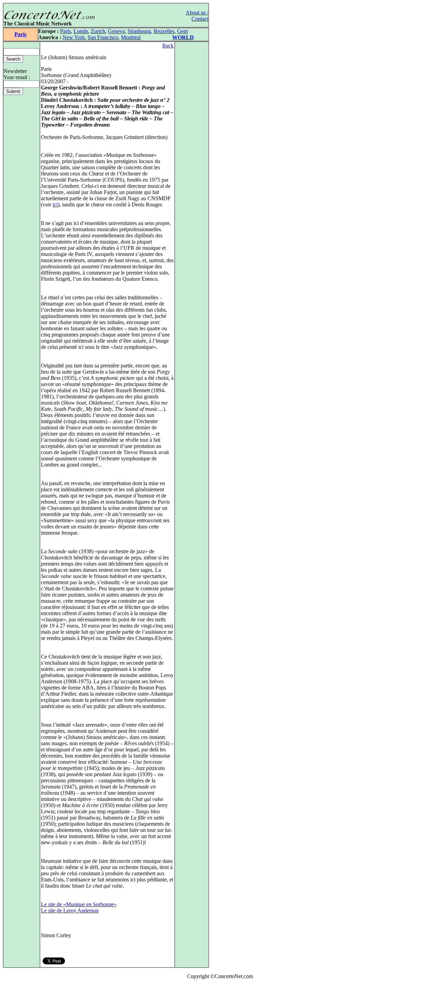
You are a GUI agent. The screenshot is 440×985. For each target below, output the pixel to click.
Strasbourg (139, 31)
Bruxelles (164, 31)
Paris (20, 34)
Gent (182, 31)
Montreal (131, 37)
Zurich (98, 31)
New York (74, 37)
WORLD (183, 37)
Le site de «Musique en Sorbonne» (79, 904)
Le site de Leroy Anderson (70, 910)
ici (55, 204)
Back (168, 46)
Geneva (116, 31)
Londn (81, 31)
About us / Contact (197, 16)
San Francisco (103, 37)
